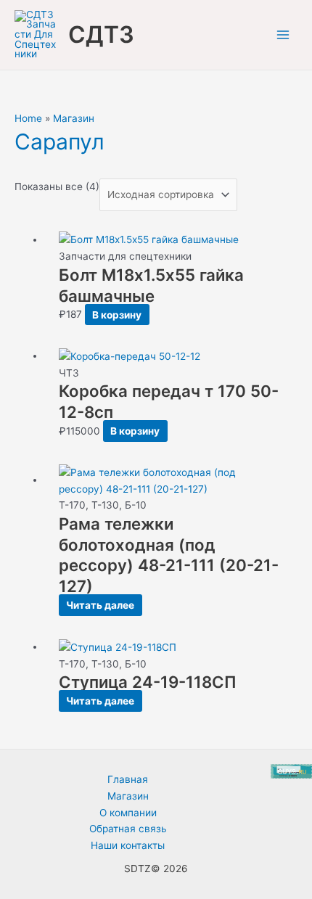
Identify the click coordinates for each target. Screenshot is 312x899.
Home (28, 118)
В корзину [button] (116, 314)
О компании (128, 812)
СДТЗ (101, 34)
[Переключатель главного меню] (283, 35)
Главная (127, 779)
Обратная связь (128, 828)
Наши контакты (128, 845)
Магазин (73, 118)
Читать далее (100, 605)
